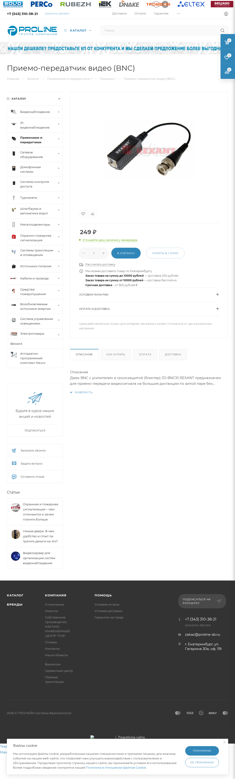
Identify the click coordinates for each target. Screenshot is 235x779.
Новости (51, 611)
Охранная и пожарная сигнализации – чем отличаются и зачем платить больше (40, 511)
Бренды (14, 604)
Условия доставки (108, 611)
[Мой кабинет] (226, 14)
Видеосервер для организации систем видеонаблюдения (39, 558)
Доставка (173, 354)
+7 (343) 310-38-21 (22, 13)
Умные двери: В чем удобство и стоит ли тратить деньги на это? (40, 536)
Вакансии (53, 664)
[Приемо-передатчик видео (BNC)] (149, 149)
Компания (55, 595)
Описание (84, 354)
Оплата (145, 354)
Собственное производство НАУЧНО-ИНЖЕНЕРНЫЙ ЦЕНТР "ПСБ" (57, 626)
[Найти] (222, 30)
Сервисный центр (59, 671)
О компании (54, 604)
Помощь (103, 595)
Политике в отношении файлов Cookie (116, 767)
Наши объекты (56, 655)
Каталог (15, 595)
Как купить (115, 354)
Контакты (52, 648)
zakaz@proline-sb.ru (202, 634)
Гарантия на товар (109, 617)
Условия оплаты (107, 604)
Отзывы (51, 642)
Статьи (13, 492)
